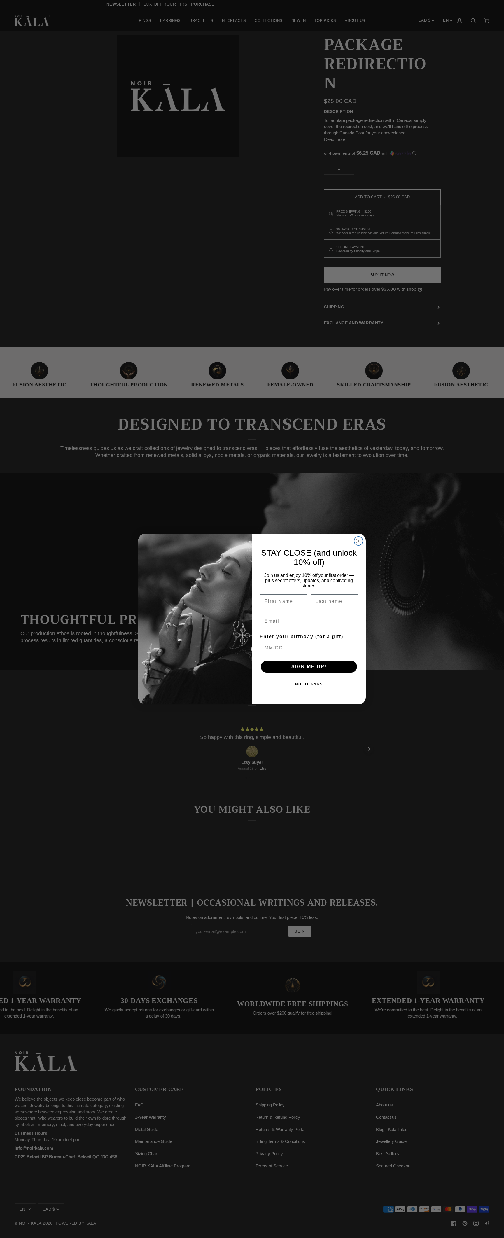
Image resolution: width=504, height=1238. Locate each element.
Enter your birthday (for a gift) (301, 636)
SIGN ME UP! (309, 666)
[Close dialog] (358, 541)
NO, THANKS (309, 684)
